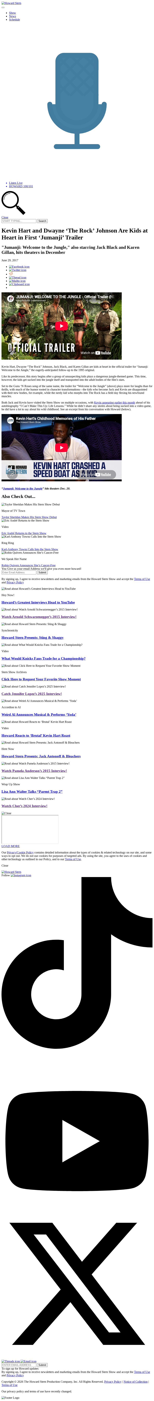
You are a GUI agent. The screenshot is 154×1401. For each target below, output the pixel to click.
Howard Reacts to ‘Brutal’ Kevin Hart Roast (36, 735)
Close (5, 217)
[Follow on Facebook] (14, 1072)
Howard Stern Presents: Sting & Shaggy (33, 637)
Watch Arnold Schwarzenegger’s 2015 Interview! (39, 617)
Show (12, 12)
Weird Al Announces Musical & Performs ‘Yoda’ (39, 714)
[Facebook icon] (19, 266)
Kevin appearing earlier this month (114, 402)
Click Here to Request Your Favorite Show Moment (41, 679)
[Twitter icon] (17, 270)
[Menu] (3, 7)
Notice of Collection (136, 1381)
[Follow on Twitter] (77, 1358)
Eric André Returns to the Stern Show (24, 533)
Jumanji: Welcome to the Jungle (22, 488)
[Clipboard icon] (19, 284)
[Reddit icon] (11, 274)
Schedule (14, 19)
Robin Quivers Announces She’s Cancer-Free (29, 565)
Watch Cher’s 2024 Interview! (24, 806)
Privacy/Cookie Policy (20, 852)
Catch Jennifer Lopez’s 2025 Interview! (32, 694)
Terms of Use (142, 579)
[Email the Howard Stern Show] (28, 1361)
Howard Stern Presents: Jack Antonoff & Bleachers (41, 756)
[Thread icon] (17, 277)
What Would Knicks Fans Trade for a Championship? (44, 658)
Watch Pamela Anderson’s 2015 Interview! (34, 771)
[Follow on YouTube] (77, 1206)
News (12, 16)
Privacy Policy (15, 582)
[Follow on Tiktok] (77, 1047)
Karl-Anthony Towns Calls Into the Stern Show (30, 549)
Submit (42, 572)
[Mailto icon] (17, 280)
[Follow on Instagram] (21, 875)
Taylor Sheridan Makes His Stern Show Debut (29, 517)
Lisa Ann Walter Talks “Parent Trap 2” (32, 791)
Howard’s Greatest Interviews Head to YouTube (38, 602)
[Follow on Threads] (11, 1361)
